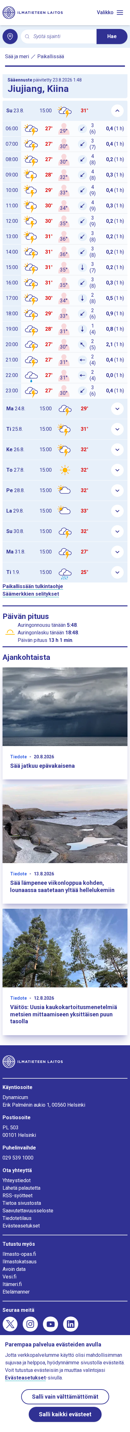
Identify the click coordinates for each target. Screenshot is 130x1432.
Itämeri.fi (12, 1284)
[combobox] (62, 36)
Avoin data (14, 1269)
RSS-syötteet (17, 1196)
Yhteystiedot (17, 1180)
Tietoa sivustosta (22, 1203)
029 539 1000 (18, 1158)
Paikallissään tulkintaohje (33, 586)
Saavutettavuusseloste (28, 1211)
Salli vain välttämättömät (65, 1396)
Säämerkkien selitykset (31, 594)
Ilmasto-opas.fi (19, 1254)
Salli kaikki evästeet (65, 1414)
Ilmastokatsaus (20, 1262)
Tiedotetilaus (17, 1218)
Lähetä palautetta (21, 1188)
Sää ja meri (17, 56)
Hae (112, 36)
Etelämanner (16, 1292)
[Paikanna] (10, 36)
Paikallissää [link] (50, 56)
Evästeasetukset (21, 1226)
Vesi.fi (9, 1277)
